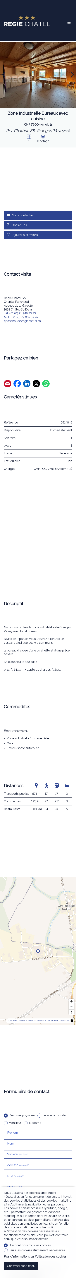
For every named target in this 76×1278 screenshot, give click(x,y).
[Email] (7, 384)
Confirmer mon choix (21, 1266)
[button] (3, 74)
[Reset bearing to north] (71, 1012)
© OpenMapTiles (42, 1020)
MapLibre (12, 1020)
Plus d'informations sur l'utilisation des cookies (35, 1256)
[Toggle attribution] (72, 1020)
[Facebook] (17, 384)
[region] (38, 951)
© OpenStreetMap (60, 1020)
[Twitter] (36, 384)
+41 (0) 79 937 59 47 (21, 317)
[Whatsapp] (46, 384)
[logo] (27, 20)
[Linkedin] (26, 384)
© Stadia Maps (26, 1020)
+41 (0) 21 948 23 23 (20, 313)
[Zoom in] (71, 1001)
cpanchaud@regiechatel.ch (22, 321)
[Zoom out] (71, 1006)
